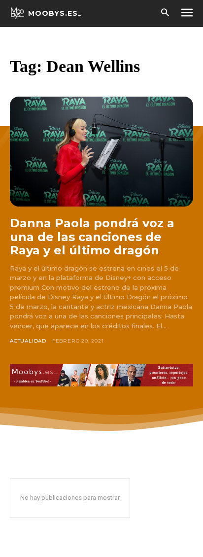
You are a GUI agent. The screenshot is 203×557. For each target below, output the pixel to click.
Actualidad (28, 341)
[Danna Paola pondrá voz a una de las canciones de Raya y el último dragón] (101, 152)
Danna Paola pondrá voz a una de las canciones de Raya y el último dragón (92, 236)
